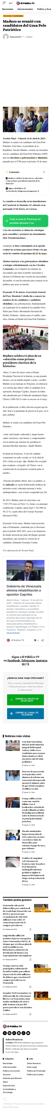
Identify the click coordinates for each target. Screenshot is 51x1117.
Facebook (14, 660)
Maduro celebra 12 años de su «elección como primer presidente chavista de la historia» (24, 181)
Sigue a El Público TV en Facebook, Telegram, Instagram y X (22, 189)
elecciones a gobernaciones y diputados (28, 157)
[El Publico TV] (25, 3)
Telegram (27, 660)
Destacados (40, 909)
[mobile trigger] (5, 3)
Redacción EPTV (15, 37)
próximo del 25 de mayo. (35, 253)
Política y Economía (13, 16)
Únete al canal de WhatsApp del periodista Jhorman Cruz (25, 220)
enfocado (10, 484)
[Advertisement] (25, 74)
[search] (46, 3)
